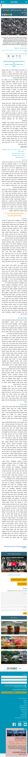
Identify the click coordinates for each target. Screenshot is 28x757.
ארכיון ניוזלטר (24, 711)
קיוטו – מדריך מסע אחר (18, 155)
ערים (11, 50)
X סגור (25, 729)
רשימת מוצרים (24, 709)
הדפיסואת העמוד (19, 58)
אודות (25, 704)
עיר (13, 50)
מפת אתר (25, 712)
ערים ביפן (7, 50)
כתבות (18, 4)
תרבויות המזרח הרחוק (17, 53)
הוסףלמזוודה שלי (13, 58)
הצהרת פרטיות (23, 716)
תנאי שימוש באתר (23, 707)
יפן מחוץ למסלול (20, 157)
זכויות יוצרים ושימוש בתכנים (21, 717)
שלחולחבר (16, 58)
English (25, 700)
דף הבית (25, 4)
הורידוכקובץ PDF (8, 58)
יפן (20, 4)
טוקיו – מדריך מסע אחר (18, 153)
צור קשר (25, 702)
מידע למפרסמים (23, 705)
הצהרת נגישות (24, 714)
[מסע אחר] (14, 2)
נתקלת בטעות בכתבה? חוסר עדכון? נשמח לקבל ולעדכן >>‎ (15, 547)
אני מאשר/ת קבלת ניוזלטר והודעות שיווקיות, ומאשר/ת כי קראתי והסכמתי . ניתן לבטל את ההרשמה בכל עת (15, 687)
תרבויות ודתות (9, 53)
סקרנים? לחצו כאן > (19, 752)
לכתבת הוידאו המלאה (14, 575)
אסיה (22, 4)
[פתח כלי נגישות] (1, 5)
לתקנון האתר (11, 686)
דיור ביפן (17, 50)
